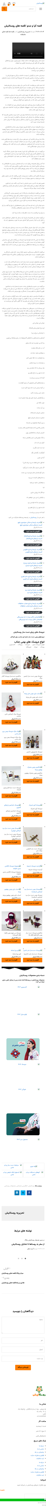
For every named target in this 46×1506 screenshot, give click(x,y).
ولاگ (26, 1240)
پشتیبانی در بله (39, 1452)
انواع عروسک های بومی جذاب (29, 642)
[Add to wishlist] (30, 673)
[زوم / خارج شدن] (39, 1502)
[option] (23, 1244)
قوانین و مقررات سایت (37, 1455)
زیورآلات (20, 645)
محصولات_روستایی (10, 1186)
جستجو (4, 9)
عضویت (2, 1490)
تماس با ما (40, 1449)
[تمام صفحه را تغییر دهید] (41, 1502)
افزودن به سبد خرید (33, 531)
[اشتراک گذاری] (43, 1502)
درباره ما (41, 1446)
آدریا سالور (30, 1249)
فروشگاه (28, 647)
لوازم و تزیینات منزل (38, 645)
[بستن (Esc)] (45, 1502)
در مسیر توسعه (39, 1240)
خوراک (36, 647)
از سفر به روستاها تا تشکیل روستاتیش (28, 1244)
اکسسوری (12, 645)
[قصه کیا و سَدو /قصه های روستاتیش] (29, 1192)
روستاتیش (33, 517)
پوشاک (42, 647)
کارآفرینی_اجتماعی (21, 1186)
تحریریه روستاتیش (24, 31)
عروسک (27, 645)
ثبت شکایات (40, 1458)
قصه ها (11, 31)
